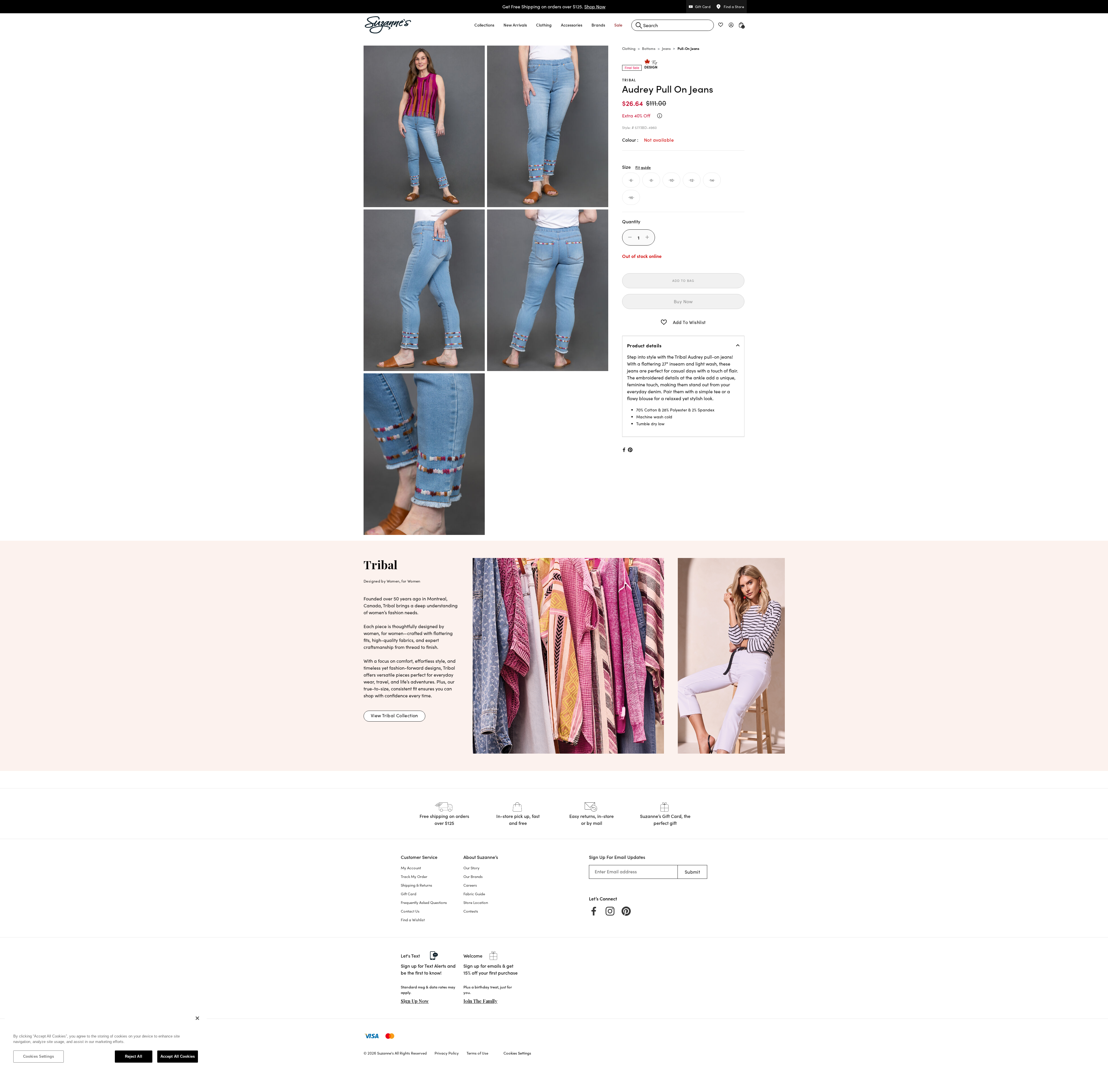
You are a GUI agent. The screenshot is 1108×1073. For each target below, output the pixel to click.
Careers (470, 885)
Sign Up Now (415, 1001)
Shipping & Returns (416, 885)
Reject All (133, 1056)
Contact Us (410, 911)
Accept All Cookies (177, 1056)
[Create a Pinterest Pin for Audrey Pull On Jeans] (630, 449)
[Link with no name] (568, 655)
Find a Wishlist (413, 919)
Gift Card (408, 893)
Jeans (666, 48)
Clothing (628, 48)
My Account (411, 867)
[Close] (197, 1018)
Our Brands (473, 876)
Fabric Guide (474, 893)
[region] (106, 1040)
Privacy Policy (447, 1053)
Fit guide (643, 167)
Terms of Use (477, 1053)
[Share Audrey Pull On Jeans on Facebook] (623, 449)
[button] (484, 25)
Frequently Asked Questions (424, 902)
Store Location (475, 902)
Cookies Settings (38, 1056)
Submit (692, 872)
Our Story (471, 867)
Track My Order (414, 876)
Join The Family (480, 1001)
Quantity (631, 221)
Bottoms (648, 48)
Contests (470, 911)
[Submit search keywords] (638, 25)
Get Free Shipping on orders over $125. (553, 6)
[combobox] (673, 25)
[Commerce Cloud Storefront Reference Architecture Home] (388, 24)
